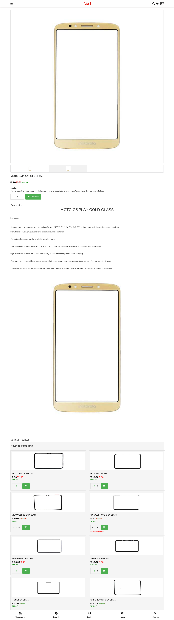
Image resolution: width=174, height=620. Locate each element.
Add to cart (34, 197)
